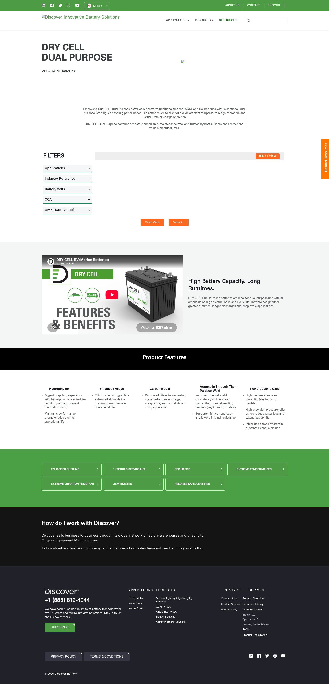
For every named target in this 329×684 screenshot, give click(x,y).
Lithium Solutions (165, 616)
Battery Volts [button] (55, 189)
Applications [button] (55, 168)
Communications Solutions (171, 621)
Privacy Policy (63, 656)
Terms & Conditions (107, 656)
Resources (228, 20)
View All (178, 222)
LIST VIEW (269, 156)
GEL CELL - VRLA (166, 611)
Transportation (136, 598)
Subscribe (60, 627)
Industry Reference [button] (60, 179)
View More (152, 222)
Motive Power (135, 603)
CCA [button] (48, 200)
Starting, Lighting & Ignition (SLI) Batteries (174, 600)
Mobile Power (135, 608)
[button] (96, 5)
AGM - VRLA (163, 606)
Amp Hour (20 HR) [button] (59, 210)
